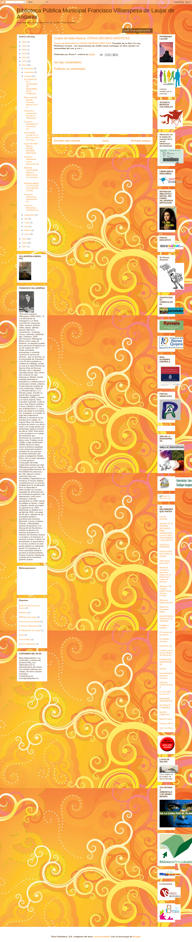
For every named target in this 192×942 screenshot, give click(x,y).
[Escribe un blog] (108, 54)
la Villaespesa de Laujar (29, 630)
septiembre (29, 215)
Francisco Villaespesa (28, 626)
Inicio (105, 140)
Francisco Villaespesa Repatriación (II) (30, 198)
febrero (27, 230)
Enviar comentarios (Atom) (109, 148)
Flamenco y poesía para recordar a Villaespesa (30, 114)
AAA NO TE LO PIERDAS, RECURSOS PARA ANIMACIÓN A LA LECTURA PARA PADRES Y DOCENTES (166, 531)
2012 (24, 61)
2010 (24, 239)
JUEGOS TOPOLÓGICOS (166, 684)
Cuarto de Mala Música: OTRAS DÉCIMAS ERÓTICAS (92, 38)
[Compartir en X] (111, 54)
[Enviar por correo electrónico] (106, 54)
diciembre (29, 68)
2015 (24, 50)
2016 (24, 46)
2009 (24, 243)
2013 (24, 57)
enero (27, 234)
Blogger (137, 936)
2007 (24, 246)
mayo (27, 222)
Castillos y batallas (164, 626)
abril (26, 226)
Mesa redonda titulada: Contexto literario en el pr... (31, 102)
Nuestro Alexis (166, 719)
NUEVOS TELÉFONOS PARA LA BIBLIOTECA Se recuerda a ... (31, 174)
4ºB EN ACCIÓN (163, 518)
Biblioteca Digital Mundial (166, 601)
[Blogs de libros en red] (166, 498)
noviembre (29, 72)
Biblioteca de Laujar (28, 617)
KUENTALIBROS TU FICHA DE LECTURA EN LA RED (31, 187)
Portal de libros (166, 723)
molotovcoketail (102, 936)
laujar (21, 635)
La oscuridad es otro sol (165, 692)
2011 (24, 65)
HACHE (163, 669)
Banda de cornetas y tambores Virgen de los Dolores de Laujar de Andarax (165, 574)
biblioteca (23, 612)
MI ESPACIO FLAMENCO (165, 706)
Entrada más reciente (67, 140)
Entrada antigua (141, 140)
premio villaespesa (27, 644)
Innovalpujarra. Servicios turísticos (166, 675)
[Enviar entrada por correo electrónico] (101, 54)
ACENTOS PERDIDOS (165, 546)
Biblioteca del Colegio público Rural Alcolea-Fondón (165, 591)
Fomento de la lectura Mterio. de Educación (166, 652)
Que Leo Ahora (166, 728)
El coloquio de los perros (166, 633)
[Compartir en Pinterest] (116, 54)
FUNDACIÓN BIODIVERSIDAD (166, 661)
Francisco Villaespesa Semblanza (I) (31, 207)
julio (26, 219)
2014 (24, 53)
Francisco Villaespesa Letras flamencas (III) (31, 160)
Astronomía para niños (165, 562)
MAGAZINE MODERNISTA (166, 699)
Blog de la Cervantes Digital (164, 609)
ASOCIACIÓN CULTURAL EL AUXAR (166, 553)
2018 (24, 42)
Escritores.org (166, 646)
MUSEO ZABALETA (164, 713)
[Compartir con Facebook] (114, 54)
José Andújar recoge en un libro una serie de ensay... (31, 136)
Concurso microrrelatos (29, 621)
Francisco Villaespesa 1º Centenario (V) (31, 125)
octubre (28, 76)
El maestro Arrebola (164, 640)
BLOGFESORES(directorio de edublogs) (166, 618)
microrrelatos (25, 639)
